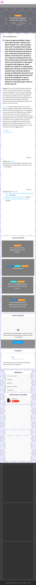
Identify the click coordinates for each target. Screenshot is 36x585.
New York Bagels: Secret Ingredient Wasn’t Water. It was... (17, 286)
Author (7, 130)
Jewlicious (12, 161)
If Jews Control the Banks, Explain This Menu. (17, 250)
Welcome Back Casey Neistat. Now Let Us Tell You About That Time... (18, 304)
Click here (5, 106)
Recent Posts (8, 132)
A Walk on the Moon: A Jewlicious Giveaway (17, 199)
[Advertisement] (18, 416)
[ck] (13, 146)
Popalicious (18, 15)
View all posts (18, 342)
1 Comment (20, 22)
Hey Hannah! (18, 268)
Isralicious (10, 266)
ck (25, 22)
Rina (12, 357)
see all (15, 191)
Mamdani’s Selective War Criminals (14, 197)
